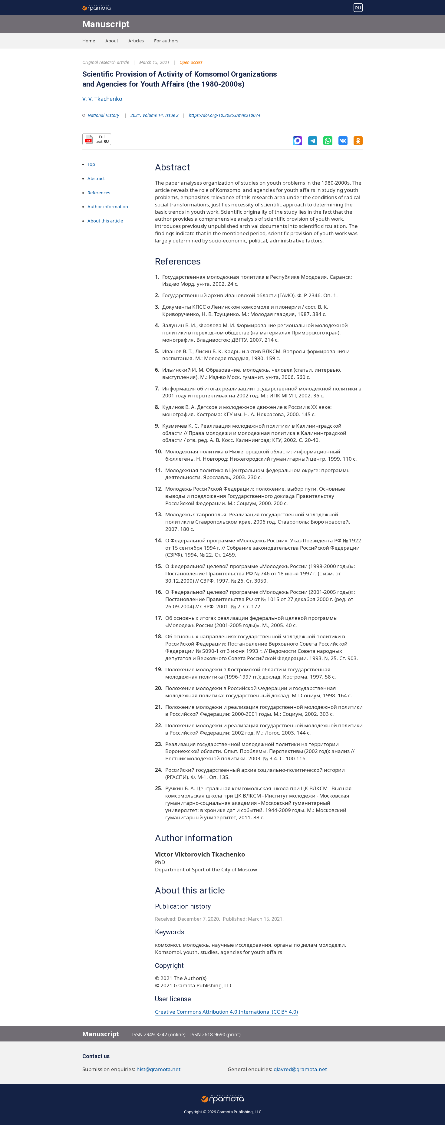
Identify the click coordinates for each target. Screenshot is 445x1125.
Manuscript (106, 24)
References (98, 192)
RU (358, 8)
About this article (105, 221)
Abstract (96, 178)
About (111, 41)
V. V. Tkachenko (102, 98)
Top (91, 164)
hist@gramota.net (158, 1069)
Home (88, 41)
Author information (107, 207)
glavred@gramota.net (300, 1069)
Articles (136, 41)
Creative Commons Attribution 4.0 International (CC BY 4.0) (226, 1011)
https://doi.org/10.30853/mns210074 (224, 115)
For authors (166, 41)
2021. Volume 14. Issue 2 (154, 115)
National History (103, 115)
